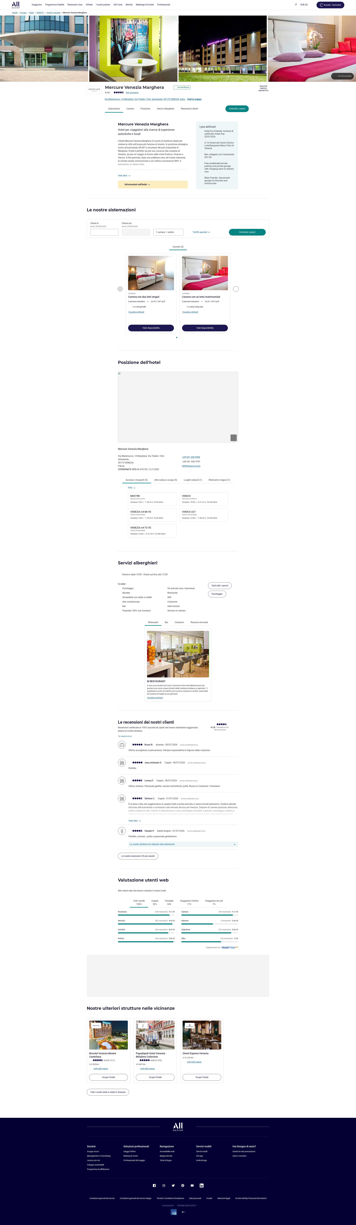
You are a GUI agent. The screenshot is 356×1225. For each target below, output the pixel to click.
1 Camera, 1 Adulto (165, 232)
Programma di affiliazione (98, 1169)
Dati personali (195, 1198)
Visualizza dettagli (155, 698)
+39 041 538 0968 (191, 457)
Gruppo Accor (93, 1151)
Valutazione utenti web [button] (143, 880)
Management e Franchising (99, 1156)
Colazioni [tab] (179, 622)
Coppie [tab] (154, 902)
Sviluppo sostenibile (95, 1165)
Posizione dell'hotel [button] (139, 362)
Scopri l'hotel (108, 1077)
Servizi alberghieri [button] (137, 563)
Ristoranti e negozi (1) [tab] (219, 480)
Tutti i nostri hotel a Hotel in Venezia (108, 1092)
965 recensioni (132, 92)
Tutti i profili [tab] (139, 902)
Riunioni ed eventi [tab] (199, 622)
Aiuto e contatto (239, 1156)
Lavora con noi (93, 1160)
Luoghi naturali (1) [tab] (193, 480)
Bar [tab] (166, 622)
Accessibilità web (167, 1151)
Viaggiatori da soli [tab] (214, 902)
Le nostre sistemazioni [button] (111, 209)
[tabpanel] (178, 296)
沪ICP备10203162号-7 (186, 1205)
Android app (201, 1160)
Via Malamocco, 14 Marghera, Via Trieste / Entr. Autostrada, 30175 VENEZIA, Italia (145, 99)
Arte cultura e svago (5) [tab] (165, 480)
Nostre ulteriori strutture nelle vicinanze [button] (131, 1008)
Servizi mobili (201, 1151)
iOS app (199, 1156)
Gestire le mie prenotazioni (244, 1151)
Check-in (98, 224)
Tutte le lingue (166, 1160)
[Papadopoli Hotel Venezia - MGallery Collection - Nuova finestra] (155, 1035)
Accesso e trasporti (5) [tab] (137, 480)
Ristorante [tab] (153, 622)
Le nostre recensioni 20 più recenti (138, 856)
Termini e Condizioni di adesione (170, 1198)
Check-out (130, 224)
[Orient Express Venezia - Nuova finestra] (202, 1035)
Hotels (15, 13)
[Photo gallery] (178, 49)
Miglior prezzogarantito (263, 88)
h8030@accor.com (191, 466)
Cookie (209, 1198)
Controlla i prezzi (237, 108)
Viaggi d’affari (129, 1151)
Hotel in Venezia (53, 13)
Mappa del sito (166, 1156)
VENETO (40, 13)
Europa (23, 13)
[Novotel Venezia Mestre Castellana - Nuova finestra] (108, 1035)
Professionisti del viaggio (134, 1160)
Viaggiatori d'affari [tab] (189, 902)
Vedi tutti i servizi (220, 585)
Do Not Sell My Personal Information (251, 1198)
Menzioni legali (223, 1198)
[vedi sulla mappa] (178, 407)
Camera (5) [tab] (178, 246)
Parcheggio (217, 594)
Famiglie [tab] (169, 902)
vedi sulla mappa (100, 1068)
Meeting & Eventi (130, 1156)
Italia (31, 13)
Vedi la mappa (194, 99)
